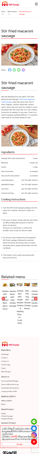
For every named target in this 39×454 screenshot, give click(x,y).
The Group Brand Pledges (9, 381)
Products (4, 358)
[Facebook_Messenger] (34, 428)
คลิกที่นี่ (14, 436)
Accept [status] (20, 444)
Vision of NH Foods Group (10, 385)
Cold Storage (5, 365)
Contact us (5, 361)
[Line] (34, 422)
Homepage (5, 355)
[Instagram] (34, 435)
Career (3, 368)
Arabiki (3, 414)
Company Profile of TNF (9, 392)
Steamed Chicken (7, 419)
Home (3, 11)
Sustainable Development (10, 388)
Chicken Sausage (7, 416)
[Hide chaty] (34, 442)
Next (36, 299)
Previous (3, 299)
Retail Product (7, 409)
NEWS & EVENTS (6, 401)
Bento (3, 404)
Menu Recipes (12, 11)
